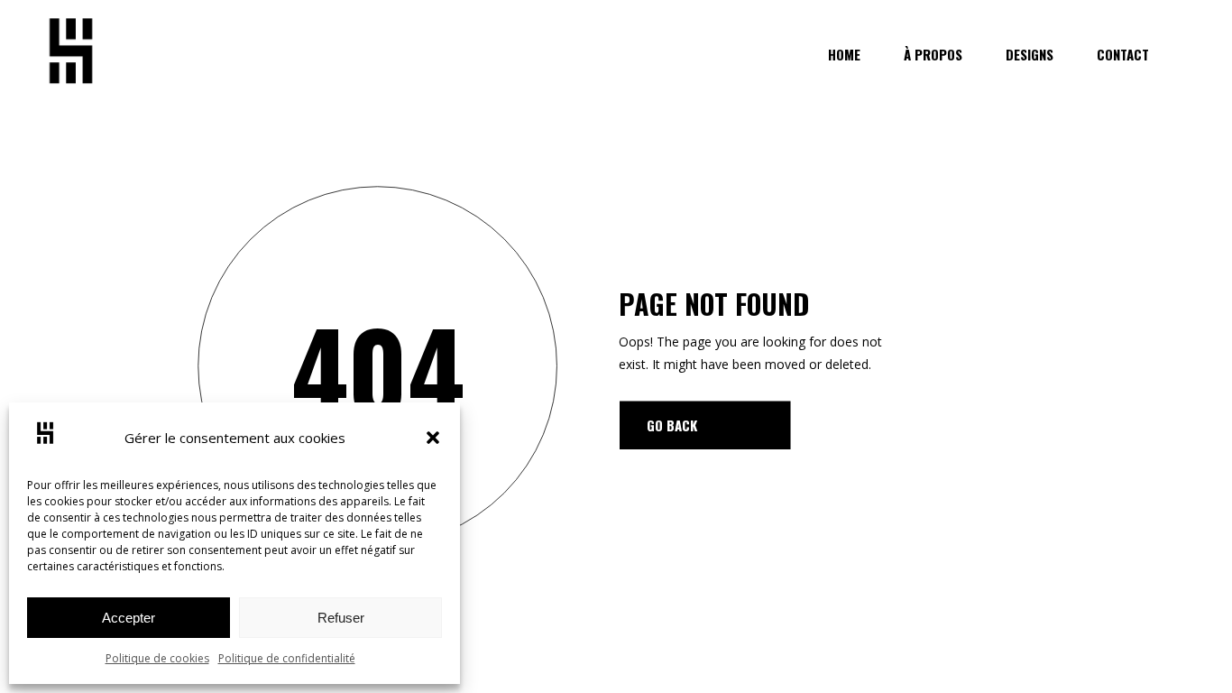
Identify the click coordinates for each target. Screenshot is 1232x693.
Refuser (340, 617)
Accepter (128, 617)
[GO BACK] (705, 425)
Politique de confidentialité (286, 658)
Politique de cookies (157, 658)
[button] (433, 438)
